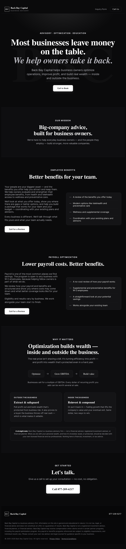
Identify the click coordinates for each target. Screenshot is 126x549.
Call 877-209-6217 (63, 489)
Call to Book (63, 88)
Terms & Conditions (68, 539)
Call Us (115, 9)
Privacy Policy (55, 539)
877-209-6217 (115, 514)
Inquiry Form (101, 9)
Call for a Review (17, 229)
